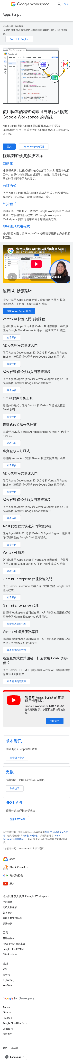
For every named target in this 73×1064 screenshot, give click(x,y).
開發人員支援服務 (12, 918)
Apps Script (12, 15)
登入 (66, 4)
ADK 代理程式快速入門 (20, 345)
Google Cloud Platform (15, 1023)
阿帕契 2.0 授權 (30, 835)
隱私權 (14, 1048)
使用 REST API (17, 819)
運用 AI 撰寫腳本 (18, 291)
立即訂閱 (54, 720)
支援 (10, 771)
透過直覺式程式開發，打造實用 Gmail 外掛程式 (35, 660)
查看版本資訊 (17, 757)
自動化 (8, 163)
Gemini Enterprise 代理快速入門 (27, 579)
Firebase (7, 1018)
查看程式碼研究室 (16, 623)
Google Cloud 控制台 (13, 949)
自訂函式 (9, 186)
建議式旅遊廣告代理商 (20, 425)
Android (7, 1007)
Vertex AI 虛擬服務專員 (20, 632)
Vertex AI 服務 (14, 553)
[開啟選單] (5, 4)
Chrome (7, 1012)
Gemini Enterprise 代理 (21, 605)
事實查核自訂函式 (16, 451)
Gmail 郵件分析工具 (18, 398)
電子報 (6, 974)
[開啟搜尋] (59, 4)
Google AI (8, 1028)
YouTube (7, 985)
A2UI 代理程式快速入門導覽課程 (27, 526)
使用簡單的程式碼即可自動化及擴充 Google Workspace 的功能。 (35, 114)
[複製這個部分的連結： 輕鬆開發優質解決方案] (47, 156)
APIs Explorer (10, 954)
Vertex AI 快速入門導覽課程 (24, 319)
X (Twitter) (8, 980)
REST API (14, 802)
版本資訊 (14, 741)
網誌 (5, 969)
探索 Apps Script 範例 (19, 311)
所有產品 (7, 1034)
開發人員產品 (10, 907)
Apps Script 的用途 (33, 146)
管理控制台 (9, 938)
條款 (5, 1048)
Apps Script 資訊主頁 (14, 943)
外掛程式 (9, 204)
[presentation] (36, 155)
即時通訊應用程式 (16, 226)
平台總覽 (7, 902)
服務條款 (7, 923)
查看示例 (11, 337)
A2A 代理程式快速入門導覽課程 (27, 372)
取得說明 (14, 788)
